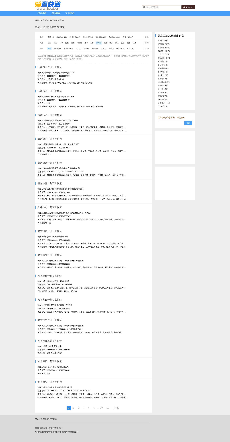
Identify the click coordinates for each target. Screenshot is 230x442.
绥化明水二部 (163, 89)
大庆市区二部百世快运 (50, 67)
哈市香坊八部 (163, 96)
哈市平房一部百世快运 (50, 361)
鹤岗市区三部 (163, 99)
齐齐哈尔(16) (68, 48)
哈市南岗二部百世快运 (50, 320)
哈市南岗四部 (163, 79)
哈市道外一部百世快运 (50, 275)
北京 (55, 43)
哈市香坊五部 (163, 41)
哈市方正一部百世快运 (50, 299)
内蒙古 (79, 43)
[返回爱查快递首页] (48, 9)
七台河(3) (130, 48)
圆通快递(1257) (100, 37)
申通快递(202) (75, 37)
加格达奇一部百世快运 (50, 207)
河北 (67, 43)
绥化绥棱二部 (163, 61)
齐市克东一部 (163, 106)
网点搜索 (180, 118)
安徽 (122, 43)
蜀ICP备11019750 (42, 432)
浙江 (117, 43)
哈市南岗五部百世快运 (50, 340)
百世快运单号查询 (166, 118)
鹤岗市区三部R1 (164, 51)
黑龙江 (62, 20)
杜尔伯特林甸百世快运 (50, 183)
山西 (72, 43)
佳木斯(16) (120, 48)
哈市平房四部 (163, 86)
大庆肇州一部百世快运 (50, 162)
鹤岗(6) (86, 48)
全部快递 (51, 37)
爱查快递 (39, 419)
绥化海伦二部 (163, 65)
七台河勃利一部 (164, 103)
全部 (49, 43)
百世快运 (54, 20)
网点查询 (56, 13)
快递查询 (42, 13)
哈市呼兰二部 (163, 72)
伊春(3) (111, 48)
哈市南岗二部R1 (164, 44)
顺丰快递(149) (88, 37)
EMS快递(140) (62, 37)
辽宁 (86, 43)
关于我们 (53, 419)
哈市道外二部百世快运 (50, 255)
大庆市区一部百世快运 (50, 115)
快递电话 (69, 13)
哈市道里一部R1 (164, 58)
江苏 (111, 43)
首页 (37, 20)
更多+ (147, 37)
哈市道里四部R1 (164, 48)
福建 (128, 43)
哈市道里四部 (163, 93)
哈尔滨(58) (57, 48)
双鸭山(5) (94, 48)
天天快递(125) (128, 37)
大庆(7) (103, 48)
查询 (188, 123)
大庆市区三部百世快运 (50, 91)
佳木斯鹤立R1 (163, 68)
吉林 (92, 43)
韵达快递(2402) (114, 37)
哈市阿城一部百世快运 (50, 231)
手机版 (46, 419)
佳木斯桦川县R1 (164, 82)
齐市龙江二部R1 (164, 54)
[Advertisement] (175, 147)
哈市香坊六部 (163, 75)
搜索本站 (188, 7)
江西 (134, 43)
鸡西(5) (78, 48)
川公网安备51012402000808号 (65, 432)
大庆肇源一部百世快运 (50, 139)
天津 (61, 43)
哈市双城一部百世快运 (50, 382)
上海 (105, 43)
